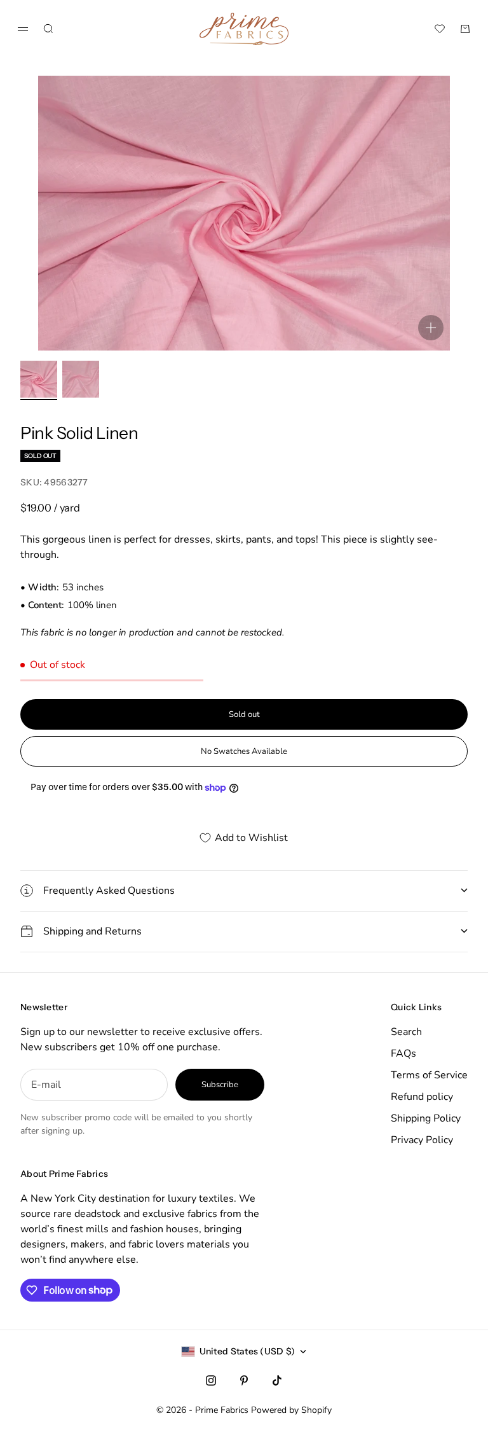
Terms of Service (429, 1075)
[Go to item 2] (80, 379)
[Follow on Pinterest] (244, 1380)
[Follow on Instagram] (211, 1380)
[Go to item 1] (38, 379)
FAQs (403, 1053)
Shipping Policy (426, 1118)
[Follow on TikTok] (277, 1380)
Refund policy (422, 1097)
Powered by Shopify (291, 1410)
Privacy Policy (422, 1140)
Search (406, 1032)
